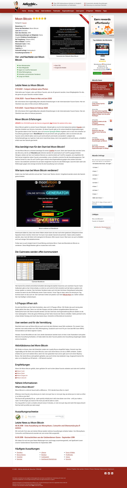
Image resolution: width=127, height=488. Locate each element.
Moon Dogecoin (22, 375)
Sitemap (97, 469)
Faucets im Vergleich (98, 221)
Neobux (43, 455)
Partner (87, 469)
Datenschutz (103, 469)
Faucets (79, 127)
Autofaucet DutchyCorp (49, 459)
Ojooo (68, 457)
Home (24, 11)
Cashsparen (45, 457)
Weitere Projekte (71, 469)
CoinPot (51, 150)
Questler (19, 457)
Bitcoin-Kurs (67, 294)
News (37, 11)
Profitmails (69, 455)
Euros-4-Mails (70, 452)
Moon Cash (20, 371)
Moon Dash (21, 373)
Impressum (111, 469)
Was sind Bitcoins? (97, 219)
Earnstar (19, 459)
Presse (92, 469)
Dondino (19, 452)
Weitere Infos (107, 73)
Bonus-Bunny (21, 455)
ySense (43, 452)
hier (51, 123)
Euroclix (68, 459)
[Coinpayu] (102, 25)
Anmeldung (97, 73)
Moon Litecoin (21, 378)
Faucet (24, 23)
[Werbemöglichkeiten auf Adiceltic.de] (102, 228)
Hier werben (80, 469)
